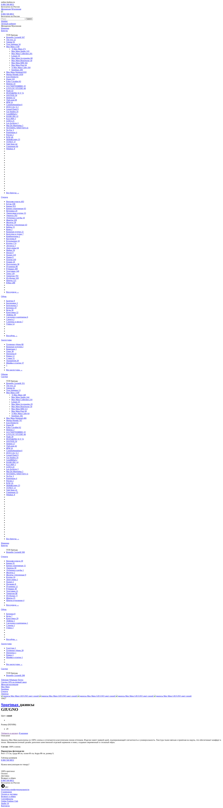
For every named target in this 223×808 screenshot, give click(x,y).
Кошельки (11, 349)
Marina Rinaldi (14, 74)
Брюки (11, 206)
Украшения (12, 361)
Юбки (10, 283)
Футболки (12, 278)
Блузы (10, 204)
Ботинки (11, 308)
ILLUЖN (11, 118)
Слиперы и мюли (14, 322)
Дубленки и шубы (15, 218)
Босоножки (12, 303)
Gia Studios (12, 111)
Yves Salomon (13, 44)
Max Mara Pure (19, 65)
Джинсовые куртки (16, 213)
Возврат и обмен (8, 796)
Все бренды (12, 193)
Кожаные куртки (15, 232)
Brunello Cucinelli (15, 37)
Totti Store (11, 144)
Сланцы (10, 625)
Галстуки (11, 648)
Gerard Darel (12, 109)
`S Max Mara (18, 49)
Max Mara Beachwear (21, 60)
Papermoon (11, 132)
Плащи (10, 262)
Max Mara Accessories (22, 58)
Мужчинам (16, 9)
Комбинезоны (13, 236)
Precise (10, 135)
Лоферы (11, 315)
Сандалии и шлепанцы (17, 317)
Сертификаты (7, 799)
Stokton (10, 98)
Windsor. (10, 149)
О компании (6, 792)
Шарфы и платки (15, 363)
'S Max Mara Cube (20, 67)
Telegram (5, 680)
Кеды (9, 310)
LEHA (10, 121)
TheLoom (11, 100)
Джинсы (11, 215)
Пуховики (12, 266)
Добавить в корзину (10, 733)
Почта (20, 680)
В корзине (23, 733)
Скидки (4, 377)
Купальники (13, 241)
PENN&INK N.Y (15, 93)
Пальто (11, 255)
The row (11, 40)
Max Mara (12, 47)
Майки (10, 250)
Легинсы (11, 246)
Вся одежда (12, 292)
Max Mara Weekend (16, 72)
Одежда (4, 197)
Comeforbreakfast (14, 105)
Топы (10, 273)
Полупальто (12, 264)
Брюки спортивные (16, 208)
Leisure (15, 56)
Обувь (3, 296)
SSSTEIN (11, 95)
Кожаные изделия (14, 347)
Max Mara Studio (20, 51)
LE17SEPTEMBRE (16, 86)
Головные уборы (14, 344)
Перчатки (11, 354)
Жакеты (11, 220)
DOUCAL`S (12, 107)
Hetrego (10, 84)
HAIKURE (12, 116)
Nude (9, 91)
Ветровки (11, 211)
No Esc (10, 130)
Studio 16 (5, 803)
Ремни (10, 356)
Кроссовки (12, 312)
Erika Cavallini (13, 81)
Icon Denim (12, 77)
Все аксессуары (14, 370)
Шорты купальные (15, 600)
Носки (9, 253)
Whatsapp (13, 680)
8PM (9, 102)
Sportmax (17, 70)
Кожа (9, 229)
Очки (10, 351)
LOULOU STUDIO (16, 88)
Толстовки (12, 271)
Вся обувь (11, 336)
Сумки (10, 358)
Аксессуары (6, 340)
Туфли (10, 324)
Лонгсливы (12, 248)
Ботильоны (12, 305)
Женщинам (6, 9)
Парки (9, 257)
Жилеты (11, 222)
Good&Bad (11, 114)
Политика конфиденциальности (15, 789)
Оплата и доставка (9, 794)
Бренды (4, 31)
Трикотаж (12, 276)
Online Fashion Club (9, 801)
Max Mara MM (19, 63)
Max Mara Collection (21, 53)
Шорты (11, 280)
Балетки (10, 301)
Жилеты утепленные (16, 225)
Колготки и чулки (14, 234)
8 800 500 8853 (7, 4)
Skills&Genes (13, 139)
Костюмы (11, 239)
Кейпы (10, 227)
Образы (4, 374)
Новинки (5, 28)
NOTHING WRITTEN (17, 128)
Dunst (10, 79)
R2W (9, 137)
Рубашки (12, 269)
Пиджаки (11, 584)
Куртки (11, 243)
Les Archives (12, 123)
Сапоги (10, 319)
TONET (11, 142)
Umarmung (12, 146)
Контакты (5, 806)
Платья (11, 259)
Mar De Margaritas (14, 125)
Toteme (10, 42)
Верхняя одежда (15, 201)
